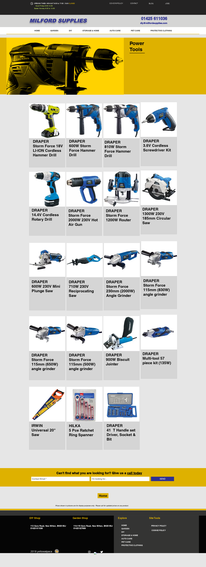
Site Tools (154, 518)
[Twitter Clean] (101, 551)
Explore (122, 518)
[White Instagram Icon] (89, 551)
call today (134, 473)
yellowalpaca (44, 551)
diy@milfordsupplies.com (153, 23)
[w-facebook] (95, 553)
